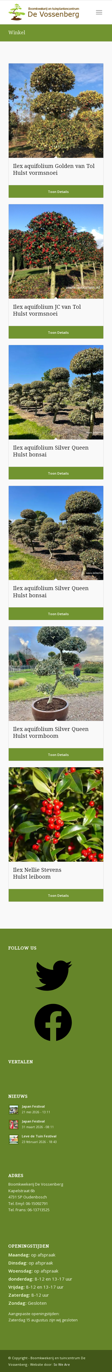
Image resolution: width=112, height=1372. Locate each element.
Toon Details (58, 191)
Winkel (16, 32)
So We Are (61, 1364)
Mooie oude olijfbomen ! (44, 907)
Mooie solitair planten (42, 915)
